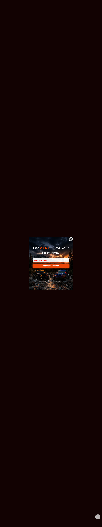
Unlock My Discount (51, 266)
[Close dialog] (71, 239)
